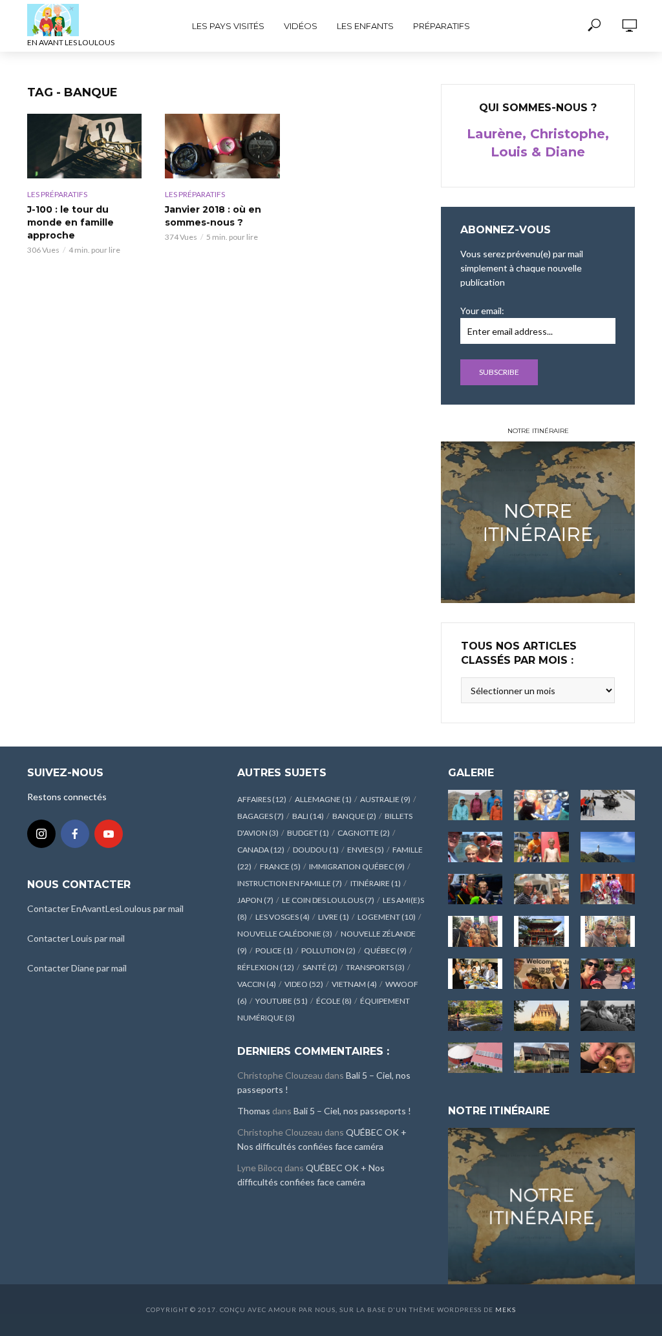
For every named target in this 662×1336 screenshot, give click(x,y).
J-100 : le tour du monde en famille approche (70, 222)
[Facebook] (75, 834)
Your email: (482, 310)
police (274, 950)
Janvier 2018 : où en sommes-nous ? (213, 216)
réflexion (265, 967)
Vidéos (300, 26)
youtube (281, 1001)
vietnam (354, 984)
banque (354, 816)
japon (255, 900)
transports (375, 967)
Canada (260, 849)
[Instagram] (41, 834)
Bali (308, 816)
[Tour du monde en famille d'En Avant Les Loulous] (541, 1204)
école (334, 1001)
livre (333, 917)
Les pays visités (228, 26)
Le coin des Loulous (328, 900)
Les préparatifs (57, 194)
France (280, 866)
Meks (505, 1309)
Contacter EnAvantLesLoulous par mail (105, 908)
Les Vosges (282, 917)
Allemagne (323, 799)
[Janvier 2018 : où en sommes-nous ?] (222, 146)
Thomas (253, 1110)
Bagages (260, 816)
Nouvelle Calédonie (284, 933)
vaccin (256, 984)
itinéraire (375, 883)
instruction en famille (289, 883)
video (303, 984)
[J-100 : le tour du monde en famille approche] (84, 146)
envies (365, 849)
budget (308, 833)
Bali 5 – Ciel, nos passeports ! (352, 1110)
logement (387, 917)
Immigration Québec (357, 866)
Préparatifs (441, 26)
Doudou (316, 849)
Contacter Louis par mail (76, 938)
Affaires (261, 799)
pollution (328, 950)
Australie (385, 799)
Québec (385, 950)
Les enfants (365, 26)
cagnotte (363, 833)
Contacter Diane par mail (77, 967)
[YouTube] (108, 834)
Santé (320, 967)
